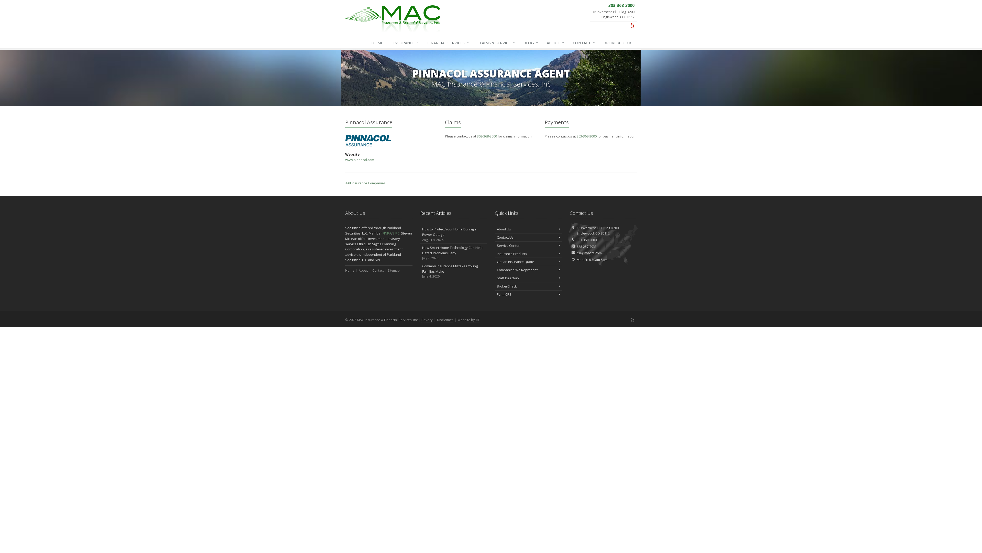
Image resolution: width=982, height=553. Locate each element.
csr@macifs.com (589, 253)
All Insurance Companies (366, 183)
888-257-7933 (587, 246)
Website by (468, 319)
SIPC (396, 233)
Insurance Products (512, 253)
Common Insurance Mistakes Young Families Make (450, 271)
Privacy (427, 319)
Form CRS (504, 294)
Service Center (508, 245)
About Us (504, 229)
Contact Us (505, 237)
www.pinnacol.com (359, 159)
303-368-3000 (487, 136)
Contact (584, 42)
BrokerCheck (618, 42)
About (555, 42)
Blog (530, 42)
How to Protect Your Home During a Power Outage (449, 234)
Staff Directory (508, 278)
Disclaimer (445, 319)
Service (496, 42)
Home (377, 42)
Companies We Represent (517, 270)
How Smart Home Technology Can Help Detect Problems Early (452, 252)
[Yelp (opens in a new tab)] (632, 25)
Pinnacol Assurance (368, 141)
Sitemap (394, 270)
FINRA (387, 233)
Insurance (406, 42)
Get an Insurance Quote (515, 261)
